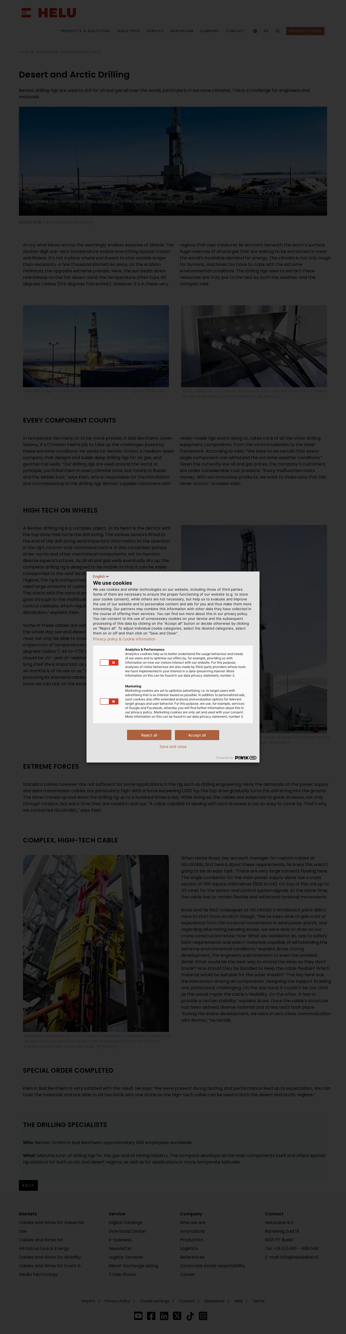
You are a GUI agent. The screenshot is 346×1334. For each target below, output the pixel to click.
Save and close (173, 746)
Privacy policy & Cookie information (124, 639)
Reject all (149, 735)
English (99, 576)
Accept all (197, 735)
